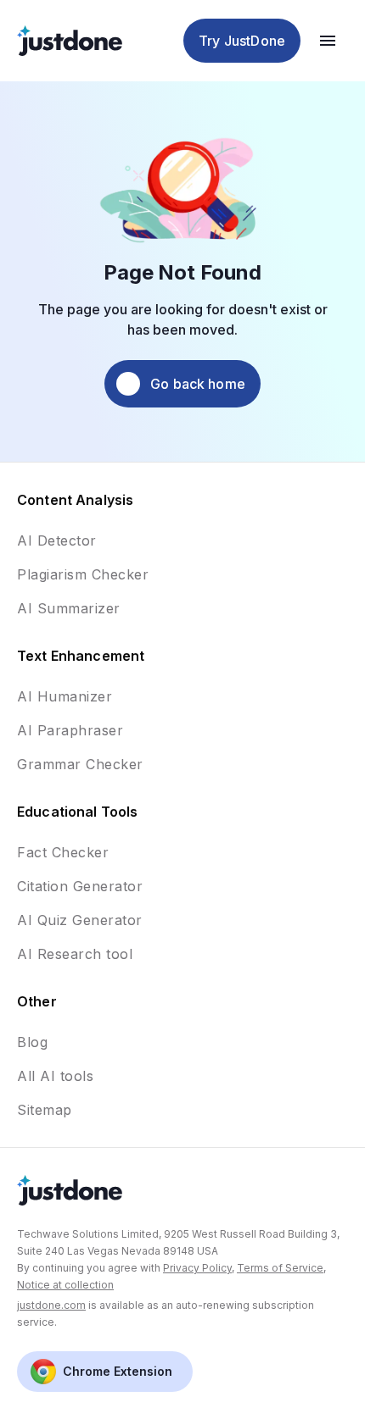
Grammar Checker (80, 764)
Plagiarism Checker (83, 574)
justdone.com (51, 1305)
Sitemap (44, 1109)
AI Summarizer (69, 608)
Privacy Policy (197, 1267)
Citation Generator (80, 886)
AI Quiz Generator (80, 920)
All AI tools (55, 1075)
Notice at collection (65, 1284)
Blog (32, 1042)
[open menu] (327, 40)
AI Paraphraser (70, 730)
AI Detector (57, 540)
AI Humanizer (64, 696)
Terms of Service (280, 1267)
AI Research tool (74, 953)
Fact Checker (63, 852)
